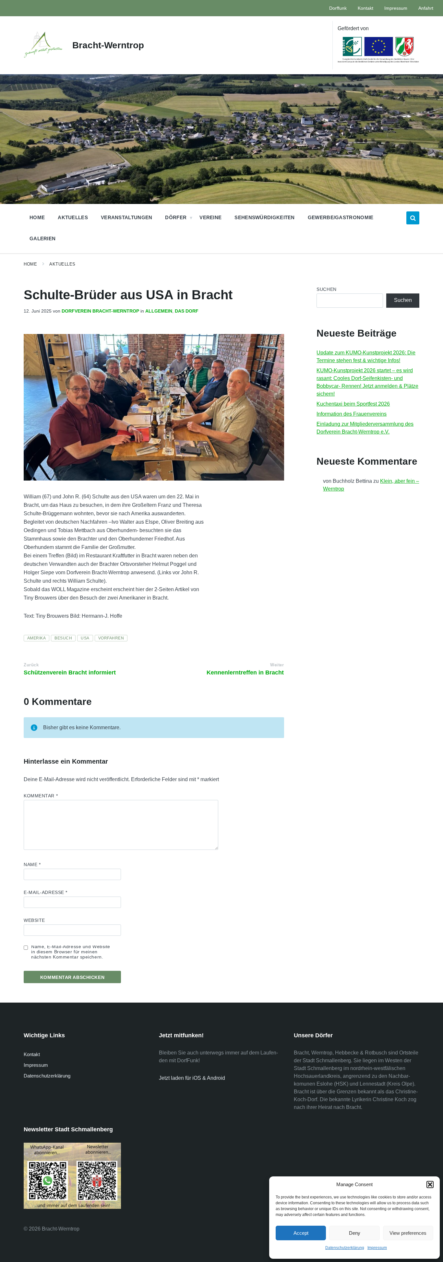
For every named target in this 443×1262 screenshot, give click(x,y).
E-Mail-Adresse (45, 892)
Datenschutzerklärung (344, 1247)
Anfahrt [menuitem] (425, 8)
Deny (354, 1233)
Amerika (36, 638)
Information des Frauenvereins (352, 414)
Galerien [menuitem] (42, 238)
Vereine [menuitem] (210, 217)
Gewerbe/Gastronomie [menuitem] (341, 217)
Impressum (377, 1247)
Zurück (31, 664)
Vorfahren (111, 638)
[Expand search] (412, 217)
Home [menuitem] (37, 217)
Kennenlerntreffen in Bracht (245, 672)
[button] (430, 1184)
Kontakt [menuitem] (365, 8)
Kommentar (41, 795)
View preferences (407, 1233)
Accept (300, 1233)
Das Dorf (186, 311)
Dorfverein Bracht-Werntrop (100, 311)
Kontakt (32, 1054)
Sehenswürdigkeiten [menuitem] (264, 217)
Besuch (63, 638)
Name (32, 864)
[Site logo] (43, 56)
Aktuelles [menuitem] (73, 217)
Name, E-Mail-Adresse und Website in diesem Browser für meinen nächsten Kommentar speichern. (70, 951)
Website (34, 920)
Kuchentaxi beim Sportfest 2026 (353, 404)
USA (85, 638)
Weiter (277, 664)
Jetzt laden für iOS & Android (192, 1078)
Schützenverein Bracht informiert (70, 672)
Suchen (326, 289)
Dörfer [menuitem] (175, 217)
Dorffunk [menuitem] (338, 8)
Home (30, 264)
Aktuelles (62, 264)
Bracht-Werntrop (108, 45)
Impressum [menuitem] (395, 8)
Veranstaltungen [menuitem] (126, 217)
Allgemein (158, 311)
